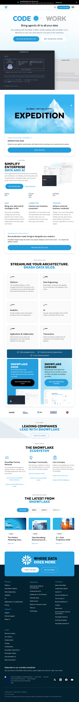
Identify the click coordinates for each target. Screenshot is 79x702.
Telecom (32, 608)
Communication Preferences (18, 678)
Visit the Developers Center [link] (37, 473)
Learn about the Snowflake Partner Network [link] (14, 479)
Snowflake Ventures (61, 617)
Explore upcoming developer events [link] (38, 479)
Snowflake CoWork (11, 588)
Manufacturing (34, 598)
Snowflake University (11, 650)
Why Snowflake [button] (14, 186)
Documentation (9, 656)
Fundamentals (9, 640)
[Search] (55, 7)
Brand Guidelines (60, 602)
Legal (12, 682)
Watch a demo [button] (49, 570)
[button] (76, 2)
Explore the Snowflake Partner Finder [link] (14, 485)
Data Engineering (10, 592)
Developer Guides (10, 653)
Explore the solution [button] (39, 247)
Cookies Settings (31, 678)
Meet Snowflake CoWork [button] (53, 39)
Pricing (7, 605)
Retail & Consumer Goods (38, 604)
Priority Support (10, 616)
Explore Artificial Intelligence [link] (61, 480)
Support (7, 612)
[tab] (23, 510)
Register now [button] (39, 150)
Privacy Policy (37, 677)
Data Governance (10, 660)
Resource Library (10, 633)
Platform (7, 585)
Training (7, 643)
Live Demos (8, 637)
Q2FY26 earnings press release (27, 696)
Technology (33, 611)
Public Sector (34, 601)
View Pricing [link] (30, 186)
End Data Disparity (61, 620)
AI (5, 598)
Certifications (9, 646)
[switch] (38, 18)
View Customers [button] (40, 436)
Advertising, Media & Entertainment (36, 587)
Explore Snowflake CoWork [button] (56, 383)
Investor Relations (61, 595)
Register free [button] (59, 2)
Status (6, 619)
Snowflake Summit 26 (62, 623)
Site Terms (46, 677)
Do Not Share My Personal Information (21, 680)
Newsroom (58, 608)
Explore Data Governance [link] (60, 475)
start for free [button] (63, 7)
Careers (57, 592)
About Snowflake (60, 585)
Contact (57, 605)
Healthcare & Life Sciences (38, 594)
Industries (34, 582)
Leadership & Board (61, 588)
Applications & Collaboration (14, 602)
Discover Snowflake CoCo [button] (26, 39)
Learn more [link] (13, 295)
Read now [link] (11, 543)
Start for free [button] (30, 570)
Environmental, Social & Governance (62, 612)
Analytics (7, 595)
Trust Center (59, 598)
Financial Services (35, 591)
